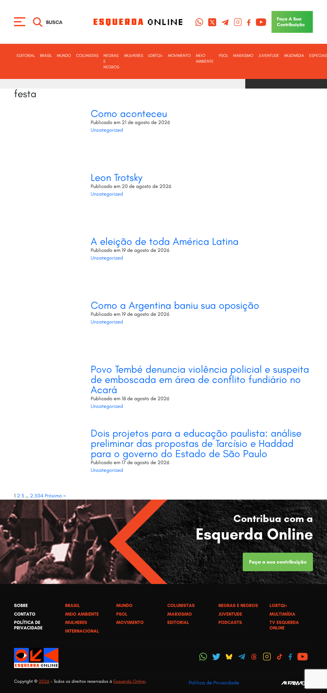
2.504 (36, 496)
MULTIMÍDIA (294, 55)
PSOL (223, 55)
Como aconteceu (129, 113)
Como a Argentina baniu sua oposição (175, 305)
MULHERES (133, 55)
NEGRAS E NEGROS (111, 61)
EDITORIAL (26, 55)
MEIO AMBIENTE (205, 58)
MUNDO (64, 55)
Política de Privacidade (214, 683)
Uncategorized (107, 130)
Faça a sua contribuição (278, 562)
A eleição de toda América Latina (165, 241)
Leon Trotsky (116, 177)
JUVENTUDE (268, 55)
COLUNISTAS (87, 55)
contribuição (291, 21)
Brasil (46, 55)
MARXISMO (243, 55)
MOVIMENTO (179, 55)
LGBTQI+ (155, 55)
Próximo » (55, 496)
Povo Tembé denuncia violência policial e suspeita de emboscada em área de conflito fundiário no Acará (200, 379)
